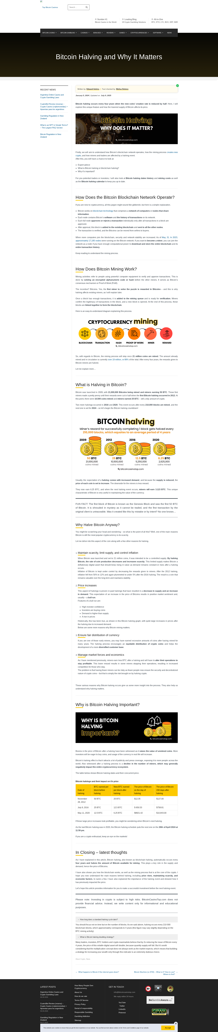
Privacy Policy (80, 1004)
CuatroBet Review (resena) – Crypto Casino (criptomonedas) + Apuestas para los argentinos (54, 106)
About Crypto (80, 959)
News (88, 959)
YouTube (122, 1002)
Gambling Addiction (82, 1016)
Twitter (122, 1006)
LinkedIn (122, 1009)
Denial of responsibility (83, 1008)
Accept (168, 1028)
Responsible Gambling (84, 1012)
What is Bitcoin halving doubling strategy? (96, 937)
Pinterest (122, 1013)
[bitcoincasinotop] (160, 1012)
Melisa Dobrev (122, 89)
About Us (78, 992)
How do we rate (81, 996)
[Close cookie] (176, 1024)
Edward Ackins (93, 89)
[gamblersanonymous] (169, 988)
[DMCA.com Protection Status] (157, 988)
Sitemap (78, 1020)
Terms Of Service (81, 1000)
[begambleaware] (160, 1000)
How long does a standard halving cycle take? (98, 919)
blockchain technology (103, 211)
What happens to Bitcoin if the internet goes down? (98, 972)
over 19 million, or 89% (118, 360)
